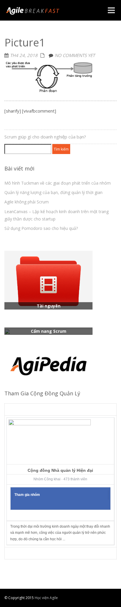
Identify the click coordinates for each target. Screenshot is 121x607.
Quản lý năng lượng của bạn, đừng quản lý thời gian (53, 192)
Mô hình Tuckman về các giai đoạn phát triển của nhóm (57, 183)
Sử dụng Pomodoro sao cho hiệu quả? (41, 228)
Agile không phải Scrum (26, 202)
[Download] (48, 279)
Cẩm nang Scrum (48, 331)
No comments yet (75, 55)
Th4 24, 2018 (24, 55)
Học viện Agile (46, 597)
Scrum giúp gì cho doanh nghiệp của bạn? (45, 137)
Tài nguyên (48, 306)
